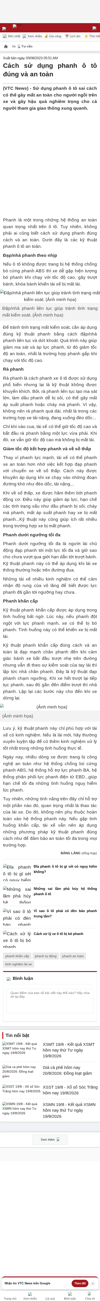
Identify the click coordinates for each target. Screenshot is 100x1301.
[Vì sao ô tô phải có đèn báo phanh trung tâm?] (17, 917)
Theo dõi (80, 1283)
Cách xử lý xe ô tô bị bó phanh (58, 934)
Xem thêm (48, 1139)
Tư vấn (27, 46)
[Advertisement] (50, 161)
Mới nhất (13, 36)
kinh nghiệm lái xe (18, 964)
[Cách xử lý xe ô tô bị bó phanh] (17, 939)
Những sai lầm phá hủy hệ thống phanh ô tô (65, 891)
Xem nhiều (34, 36)
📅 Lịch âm (72, 36)
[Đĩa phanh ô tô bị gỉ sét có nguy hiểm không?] (17, 872)
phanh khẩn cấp (17, 956)
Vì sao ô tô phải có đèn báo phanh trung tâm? (65, 913)
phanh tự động (46, 956)
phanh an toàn (73, 956)
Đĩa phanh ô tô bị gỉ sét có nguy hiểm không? (65, 869)
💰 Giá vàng (52, 36)
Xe (14, 46)
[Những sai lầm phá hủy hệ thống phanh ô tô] (17, 895)
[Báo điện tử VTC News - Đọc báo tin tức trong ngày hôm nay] (28, 27)
